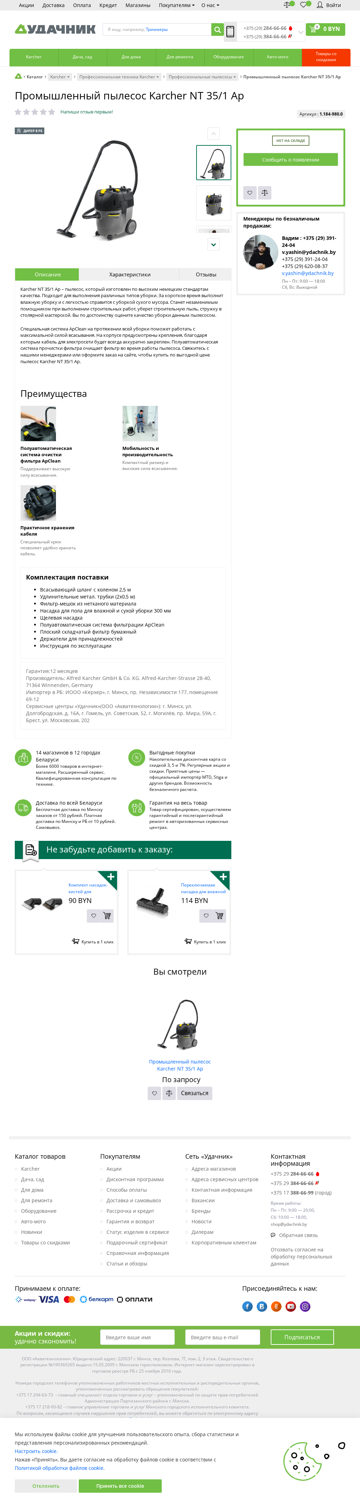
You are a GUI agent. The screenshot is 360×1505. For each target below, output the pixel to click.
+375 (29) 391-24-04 (305, 259)
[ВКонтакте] (262, 1306)
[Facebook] (247, 1306)
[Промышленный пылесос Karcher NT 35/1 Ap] (180, 1021)
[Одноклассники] (276, 1306)
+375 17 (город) (301, 1192)
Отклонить (45, 1486)
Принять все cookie (120, 1486)
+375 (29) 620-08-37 (305, 266)
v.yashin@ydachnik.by (308, 273)
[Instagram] (305, 1306)
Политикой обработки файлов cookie (59, 1468)
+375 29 (292, 1173)
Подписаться (302, 1337)
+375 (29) (265, 28)
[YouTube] (290, 1306)
